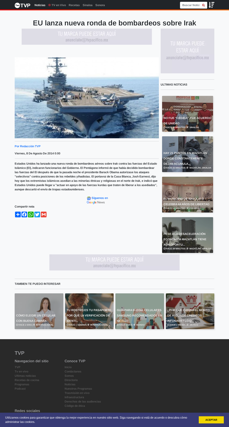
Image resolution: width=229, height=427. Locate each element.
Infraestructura (74, 397)
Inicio (68, 367)
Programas (22, 384)
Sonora (100, 5)
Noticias (40, 5)
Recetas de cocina (27, 380)
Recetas (74, 5)
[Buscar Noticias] (203, 5)
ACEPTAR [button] (211, 419)
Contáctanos (73, 371)
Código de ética (75, 405)
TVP (17, 367)
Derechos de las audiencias (83, 401)
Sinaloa (87, 5)
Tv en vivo (21, 371)
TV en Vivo (58, 5)
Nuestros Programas (78, 388)
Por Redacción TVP (28, 146)
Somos (69, 375)
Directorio (71, 380)
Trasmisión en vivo (77, 392)
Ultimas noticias (25, 375)
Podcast (20, 388)
